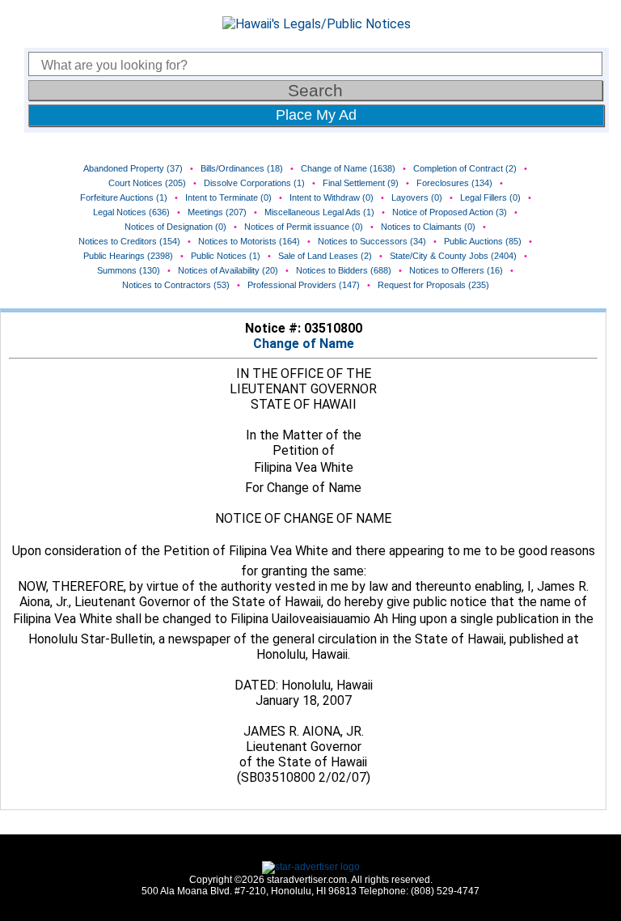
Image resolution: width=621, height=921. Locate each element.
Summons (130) (128, 270)
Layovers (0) (416, 197)
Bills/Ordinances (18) (242, 168)
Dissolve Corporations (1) (254, 183)
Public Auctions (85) (483, 241)
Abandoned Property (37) (133, 168)
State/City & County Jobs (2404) (453, 256)
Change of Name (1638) (348, 168)
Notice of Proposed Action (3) (449, 212)
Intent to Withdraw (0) (331, 197)
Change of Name (303, 343)
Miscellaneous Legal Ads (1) (319, 212)
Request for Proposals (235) (433, 285)
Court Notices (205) (147, 183)
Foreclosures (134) (454, 183)
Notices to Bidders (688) (343, 270)
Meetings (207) (217, 212)
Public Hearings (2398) (128, 256)
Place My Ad (316, 115)
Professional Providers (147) (303, 285)
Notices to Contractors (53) (176, 285)
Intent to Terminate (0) (228, 197)
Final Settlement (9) (361, 183)
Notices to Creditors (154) (129, 241)
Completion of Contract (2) (465, 168)
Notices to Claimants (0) (428, 226)
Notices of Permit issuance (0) (303, 226)
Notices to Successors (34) (372, 241)
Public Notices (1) (225, 256)
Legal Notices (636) (131, 212)
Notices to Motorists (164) (249, 241)
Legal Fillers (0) (490, 197)
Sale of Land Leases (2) (325, 256)
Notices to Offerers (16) (456, 270)
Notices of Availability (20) (228, 270)
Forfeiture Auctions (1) (123, 197)
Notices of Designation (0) (175, 226)
